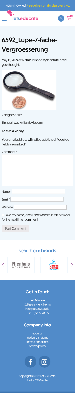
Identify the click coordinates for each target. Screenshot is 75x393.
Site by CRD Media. (37, 380)
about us (37, 333)
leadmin (52, 60)
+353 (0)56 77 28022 (37, 313)
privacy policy (37, 346)
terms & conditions (37, 341)
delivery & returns (37, 337)
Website (7, 207)
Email (6, 199)
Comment (9, 152)
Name (6, 191)
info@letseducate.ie (37, 308)
